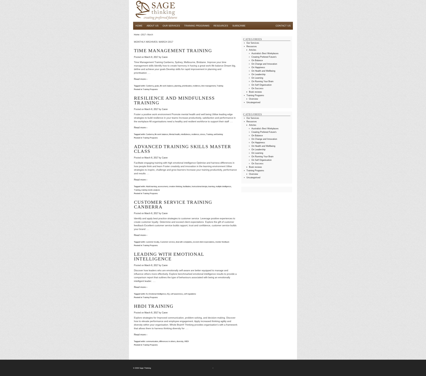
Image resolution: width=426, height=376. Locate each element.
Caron (165, 57)
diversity (180, 341)
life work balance (166, 86)
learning (211, 186)
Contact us (283, 25)
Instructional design (199, 186)
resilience (196, 86)
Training (220, 86)
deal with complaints (184, 242)
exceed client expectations (203, 242)
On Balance (257, 60)
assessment (163, 186)
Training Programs (196, 25)
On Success (257, 88)
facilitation (187, 186)
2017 (143, 34)
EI (147, 294)
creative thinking (175, 186)
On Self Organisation (261, 85)
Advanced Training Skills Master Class (182, 149)
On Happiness (258, 67)
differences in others (167, 341)
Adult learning (151, 186)
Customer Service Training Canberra (173, 204)
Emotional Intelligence (157, 294)
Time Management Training (173, 50)
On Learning (257, 78)
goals (157, 86)
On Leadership (258, 74)
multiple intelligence (223, 186)
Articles (252, 50)
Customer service (167, 242)
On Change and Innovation (264, 64)
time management (208, 86)
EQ (168, 294)
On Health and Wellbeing (263, 71)
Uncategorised (253, 102)
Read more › (140, 79)
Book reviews (255, 92)
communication (152, 341)
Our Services (171, 25)
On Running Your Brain (262, 81)
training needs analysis (150, 190)
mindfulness (185, 134)
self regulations (190, 294)
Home (138, 25)
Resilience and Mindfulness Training (174, 100)
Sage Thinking (145, 368)
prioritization (187, 86)
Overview (253, 99)
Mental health (174, 134)
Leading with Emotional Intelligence (169, 256)
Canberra (150, 86)
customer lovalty (152, 242)
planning (177, 86)
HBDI (186, 341)
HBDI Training (153, 306)
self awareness (177, 294)
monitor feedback (222, 242)
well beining (218, 134)
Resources (220, 25)
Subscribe (238, 25)
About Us (152, 25)
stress (202, 134)
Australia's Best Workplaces (265, 53)
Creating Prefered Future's (264, 57)
